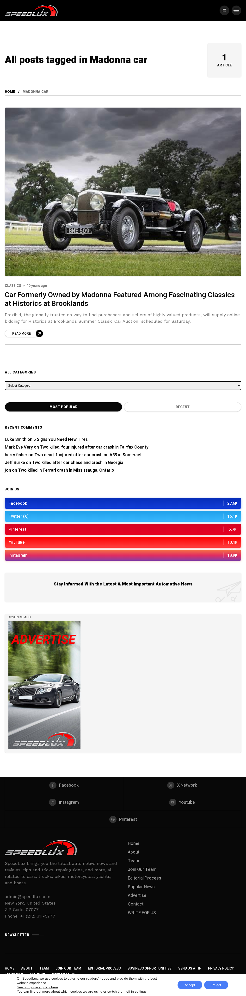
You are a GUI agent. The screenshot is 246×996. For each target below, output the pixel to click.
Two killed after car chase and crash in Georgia (77, 462)
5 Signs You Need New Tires (60, 439)
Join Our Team (142, 869)
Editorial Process (144, 878)
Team (133, 861)
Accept (190, 985)
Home (10, 91)
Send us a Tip (189, 968)
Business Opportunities (150, 968)
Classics (13, 285)
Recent (183, 407)
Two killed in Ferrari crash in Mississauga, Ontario (66, 470)
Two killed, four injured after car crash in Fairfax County (94, 447)
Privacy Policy (221, 968)
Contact (135, 904)
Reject (216, 985)
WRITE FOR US (142, 913)
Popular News (141, 887)
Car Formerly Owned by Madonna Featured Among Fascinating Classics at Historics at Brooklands (120, 299)
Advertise (137, 895)
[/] (224, 10)
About (133, 852)
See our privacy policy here (37, 987)
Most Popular (63, 407)
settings (141, 991)
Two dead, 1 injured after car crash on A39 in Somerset (88, 455)
